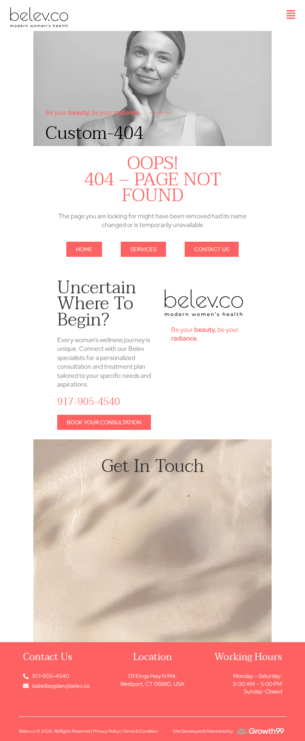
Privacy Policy (106, 731)
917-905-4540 (88, 401)
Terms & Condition (140, 731)
